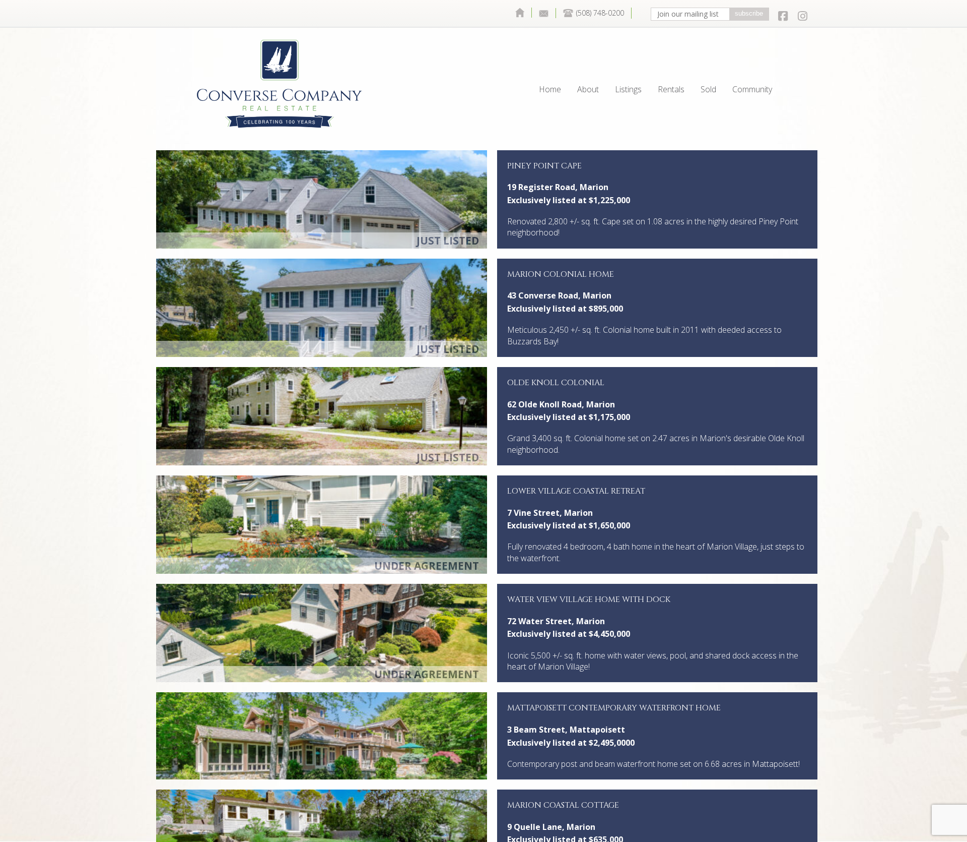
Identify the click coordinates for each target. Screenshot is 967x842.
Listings (628, 66)
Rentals (671, 66)
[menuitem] (520, 13)
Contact (544, 13)
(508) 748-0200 (600, 13)
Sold (708, 66)
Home (520, 13)
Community (752, 66)
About (588, 66)
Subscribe (749, 13)
